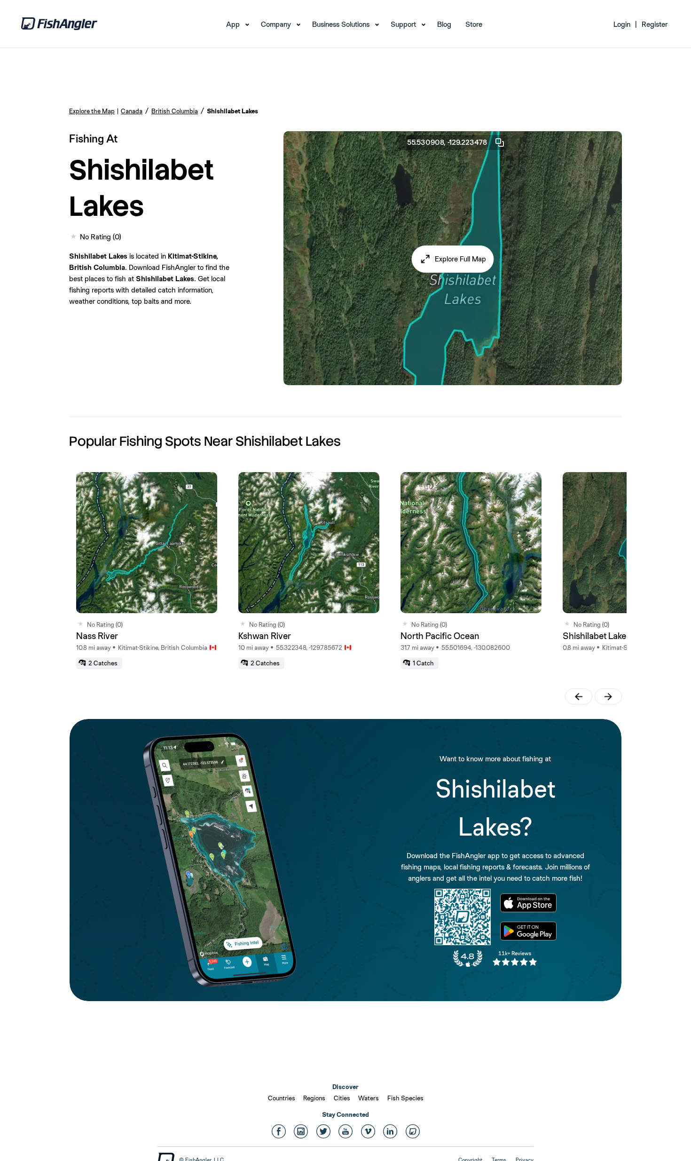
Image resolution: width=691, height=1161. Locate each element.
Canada (131, 111)
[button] (453, 259)
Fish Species (405, 1098)
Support (403, 24)
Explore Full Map (460, 259)
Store (473, 24)
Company (276, 24)
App (233, 24)
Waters (368, 1098)
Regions (314, 1098)
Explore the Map (92, 111)
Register (654, 24)
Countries (281, 1098)
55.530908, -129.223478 (447, 142)
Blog (444, 24)
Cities (342, 1098)
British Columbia (174, 111)
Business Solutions (340, 24)
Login (621, 24)
